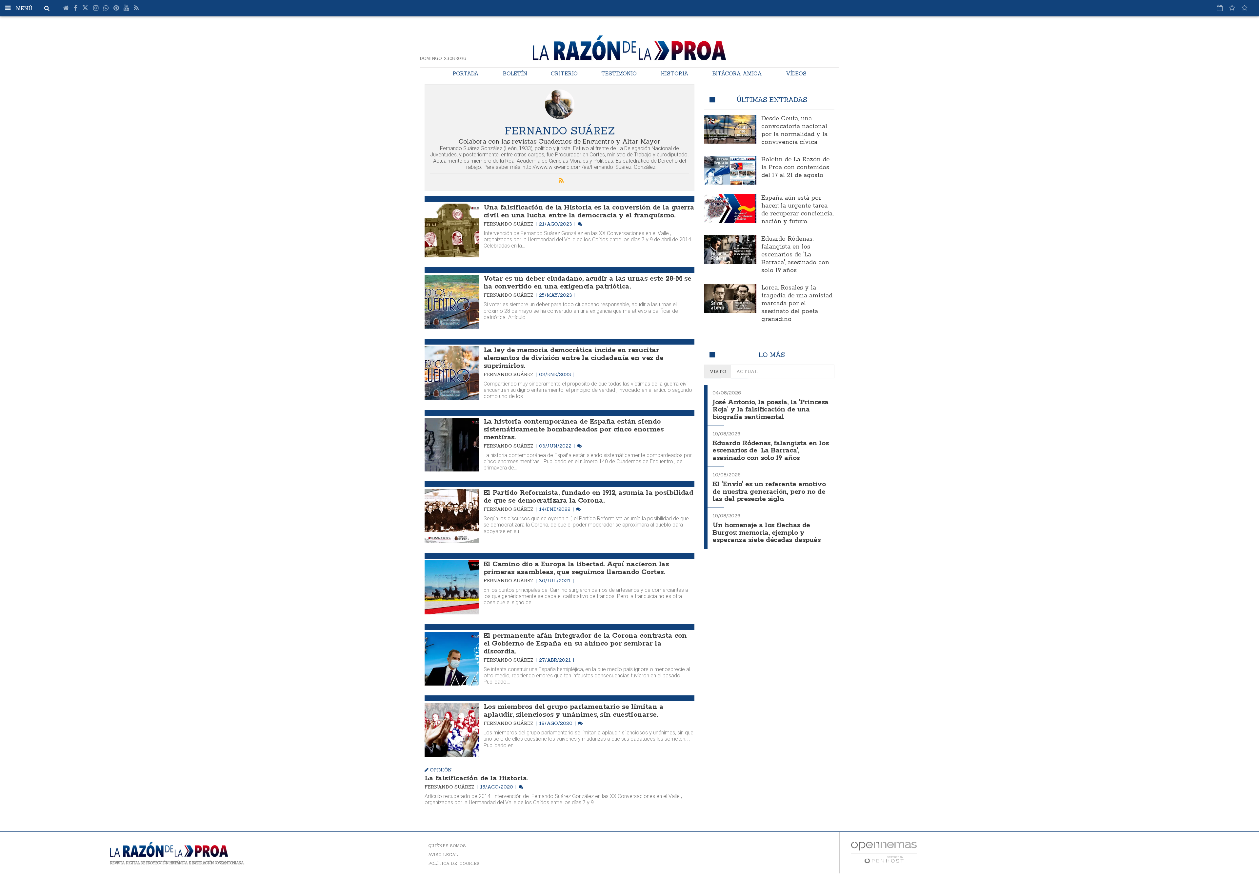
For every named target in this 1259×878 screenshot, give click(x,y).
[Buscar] (47, 8)
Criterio (564, 73)
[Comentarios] (580, 224)
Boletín (515, 73)
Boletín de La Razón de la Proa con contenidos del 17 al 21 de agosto (795, 167)
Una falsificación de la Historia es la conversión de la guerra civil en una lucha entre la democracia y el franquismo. (589, 211)
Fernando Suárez (509, 224)
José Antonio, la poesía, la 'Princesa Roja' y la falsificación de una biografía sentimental (770, 410)
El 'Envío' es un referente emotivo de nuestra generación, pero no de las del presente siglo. (769, 492)
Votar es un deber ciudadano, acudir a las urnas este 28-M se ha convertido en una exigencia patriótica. (587, 282)
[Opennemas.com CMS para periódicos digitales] (884, 852)
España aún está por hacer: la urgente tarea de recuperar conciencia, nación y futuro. (797, 210)
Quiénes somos (447, 845)
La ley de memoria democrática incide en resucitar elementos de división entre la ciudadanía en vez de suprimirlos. (574, 358)
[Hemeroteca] (1220, 8)
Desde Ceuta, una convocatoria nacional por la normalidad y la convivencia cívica (794, 130)
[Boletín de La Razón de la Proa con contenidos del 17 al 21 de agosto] (730, 170)
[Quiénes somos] (1245, 8)
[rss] (561, 180)
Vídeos (796, 73)
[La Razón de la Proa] (629, 46)
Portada (465, 73)
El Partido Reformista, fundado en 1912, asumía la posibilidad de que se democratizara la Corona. (588, 496)
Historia (675, 73)
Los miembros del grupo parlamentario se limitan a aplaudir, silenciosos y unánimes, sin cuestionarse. (573, 710)
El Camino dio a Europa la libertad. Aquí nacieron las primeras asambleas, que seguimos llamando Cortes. (576, 568)
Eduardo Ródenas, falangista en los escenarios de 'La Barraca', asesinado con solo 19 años (795, 254)
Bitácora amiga (737, 73)
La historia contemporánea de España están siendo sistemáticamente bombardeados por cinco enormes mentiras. (574, 429)
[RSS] (136, 8)
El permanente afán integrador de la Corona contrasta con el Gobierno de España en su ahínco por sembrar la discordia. (585, 643)
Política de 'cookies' (454, 863)
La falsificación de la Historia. (476, 778)
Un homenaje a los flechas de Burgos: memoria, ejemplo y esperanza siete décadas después (766, 533)
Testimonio (619, 73)
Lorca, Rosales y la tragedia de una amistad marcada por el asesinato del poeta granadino (796, 303)
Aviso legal (443, 854)
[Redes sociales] (1232, 8)
